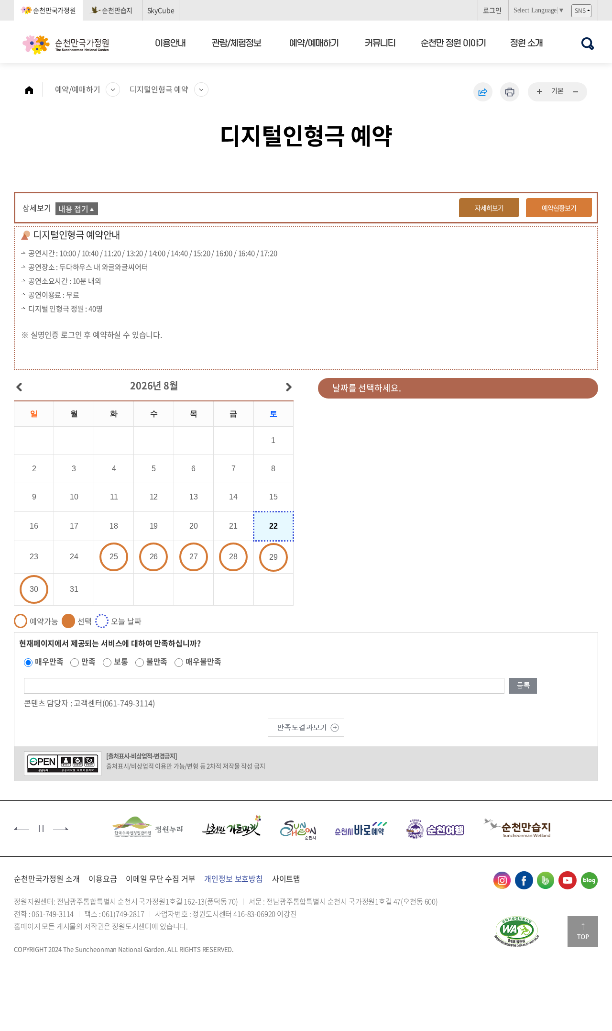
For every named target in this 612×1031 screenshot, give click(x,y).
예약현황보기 (559, 207)
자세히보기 (489, 207)
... (540, 92)
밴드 (545, 880)
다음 (60, 828)
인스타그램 (502, 880)
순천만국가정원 (54, 10)
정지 (41, 828)
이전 (21, 828)
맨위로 (583, 931)
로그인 (492, 10)
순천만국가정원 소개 (46, 878)
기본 (557, 90)
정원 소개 (526, 42)
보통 (121, 661)
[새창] (147, 827)
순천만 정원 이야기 (453, 42)
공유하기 (482, 91)
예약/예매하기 (314, 42)
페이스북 (524, 880)
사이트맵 (286, 878)
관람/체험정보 (237, 42)
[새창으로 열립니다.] (306, 726)
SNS (580, 10)
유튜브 (567, 880)
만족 (88, 661)
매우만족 (49, 661)
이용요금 (102, 878)
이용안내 (170, 42)
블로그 (589, 880)
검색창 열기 (587, 43)
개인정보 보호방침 (233, 878)
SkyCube (161, 10)
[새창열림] (516, 931)
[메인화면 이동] (34, 89)
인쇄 (509, 91)
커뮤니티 (380, 42)
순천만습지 (117, 10)
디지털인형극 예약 (159, 89)
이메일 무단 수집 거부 (160, 878)
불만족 (157, 661)
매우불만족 (203, 661)
